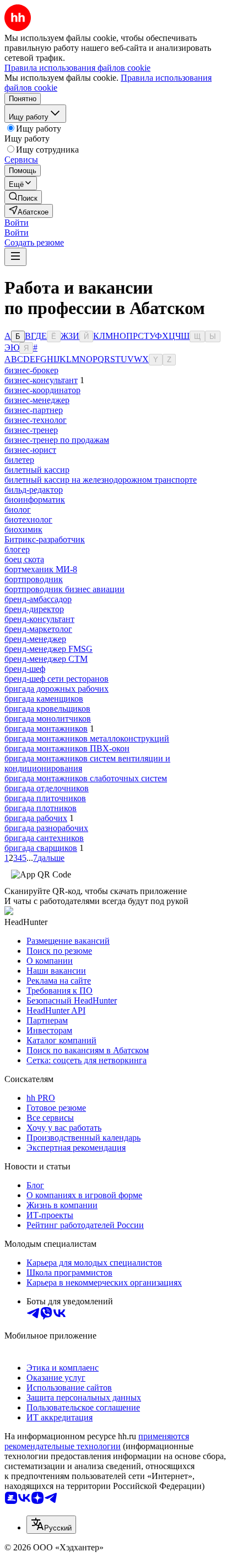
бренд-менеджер (35, 639)
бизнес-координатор (42, 390)
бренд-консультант (39, 619)
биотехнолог (28, 519)
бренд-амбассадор (38, 599)
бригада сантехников (44, 838)
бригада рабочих (35, 818)
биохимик (23, 529)
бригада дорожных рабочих (56, 688)
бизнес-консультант (41, 380)
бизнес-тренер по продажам (56, 440)
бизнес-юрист (30, 449)
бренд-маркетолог (38, 629)
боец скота (24, 559)
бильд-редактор (33, 489)
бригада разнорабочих (46, 828)
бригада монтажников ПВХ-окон (67, 748)
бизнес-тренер (31, 430)
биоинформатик (34, 499)
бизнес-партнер (33, 410)
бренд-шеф (24, 668)
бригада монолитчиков (47, 718)
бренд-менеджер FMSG (48, 649)
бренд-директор (34, 609)
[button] (16, 222)
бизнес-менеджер (36, 400)
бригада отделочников (46, 788)
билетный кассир (36, 469)
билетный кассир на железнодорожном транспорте (100, 479)
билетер (19, 459)
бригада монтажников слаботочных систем (85, 778)
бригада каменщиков (43, 698)
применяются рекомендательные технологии (96, 1441)
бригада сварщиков (40, 848)
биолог (17, 509)
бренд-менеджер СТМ (46, 658)
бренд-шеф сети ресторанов (56, 678)
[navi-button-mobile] (15, 257)
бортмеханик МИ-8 (40, 569)
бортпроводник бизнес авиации (64, 589)
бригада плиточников (45, 798)
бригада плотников (40, 808)
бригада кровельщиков (47, 708)
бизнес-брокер (31, 370)
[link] (23, 197)
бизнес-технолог (35, 420)
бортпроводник (33, 579)
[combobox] (51, 1525)
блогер (17, 549)
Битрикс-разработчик (44, 539)
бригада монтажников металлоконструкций (86, 738)
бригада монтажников (46, 728)
